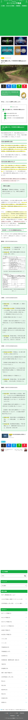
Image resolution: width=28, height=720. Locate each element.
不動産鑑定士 (24, 5)
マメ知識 (2, 5)
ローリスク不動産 (14, 3)
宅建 (3, 664)
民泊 (3, 681)
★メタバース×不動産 (10, 5)
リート (3, 643)
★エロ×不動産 (5, 617)
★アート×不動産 (6, 613)
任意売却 (4, 655)
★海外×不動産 (5, 630)
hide (17, 106)
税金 (3, 693)
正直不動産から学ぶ (7, 676)
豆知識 (4, 441)
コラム (4, 638)
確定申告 (4, 689)
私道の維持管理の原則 (10, 113)
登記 (3, 685)
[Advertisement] (14, 22)
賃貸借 (3, 702)
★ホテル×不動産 (6, 621)
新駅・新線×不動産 (6, 672)
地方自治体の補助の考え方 (11, 115)
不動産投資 (18, 5)
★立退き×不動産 (6, 634)
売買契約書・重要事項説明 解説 (10, 659)
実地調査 (4, 668)
